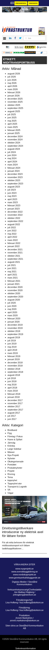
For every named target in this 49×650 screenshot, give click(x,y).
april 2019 (12, 350)
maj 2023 (11, 196)
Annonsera (33, 3)
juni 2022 (11, 230)
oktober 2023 (13, 180)
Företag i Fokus (15, 436)
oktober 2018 (13, 369)
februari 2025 (13, 130)
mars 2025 (12, 127)
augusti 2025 (13, 111)
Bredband (12, 430)
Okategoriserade (15, 461)
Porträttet (11, 464)
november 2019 (15, 328)
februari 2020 (13, 318)
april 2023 (12, 199)
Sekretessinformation (25, 648)
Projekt (10, 471)
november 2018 (15, 366)
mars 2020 (12, 315)
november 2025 (15, 102)
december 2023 (15, 174)
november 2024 (15, 139)
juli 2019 (11, 340)
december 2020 (15, 287)
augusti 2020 (13, 300)
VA (8, 490)
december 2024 (15, 136)
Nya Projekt (13, 455)
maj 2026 (11, 83)
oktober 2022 (13, 218)
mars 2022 (12, 240)
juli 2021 (11, 265)
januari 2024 (13, 171)
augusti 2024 (13, 149)
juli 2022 (11, 227)
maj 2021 (11, 271)
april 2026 (12, 86)
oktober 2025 (13, 105)
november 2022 (15, 215)
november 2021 (15, 252)
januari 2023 (13, 209)
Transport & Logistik (17, 487)
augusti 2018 (13, 375)
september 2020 (15, 297)
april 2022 (12, 237)
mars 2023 (12, 202)
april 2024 (12, 161)
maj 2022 (11, 234)
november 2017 (15, 403)
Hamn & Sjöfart (14, 439)
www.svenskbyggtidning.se (24, 572)
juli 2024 (11, 152)
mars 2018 (12, 391)
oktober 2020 (13, 293)
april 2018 (12, 388)
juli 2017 (11, 416)
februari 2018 (13, 394)
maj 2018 (11, 384)
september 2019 (15, 334)
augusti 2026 (13, 74)
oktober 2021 (13, 256)
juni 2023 (11, 193)
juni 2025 (11, 117)
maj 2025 (11, 121)
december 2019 (15, 325)
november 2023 (15, 177)
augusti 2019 (13, 337)
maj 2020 (11, 309)
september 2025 (15, 108)
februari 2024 (13, 168)
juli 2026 (11, 77)
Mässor (11, 452)
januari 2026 (13, 96)
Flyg (9, 433)
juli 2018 (11, 378)
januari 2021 (13, 284)
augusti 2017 (13, 413)
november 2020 (15, 290)
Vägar (10, 493)
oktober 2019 (13, 331)
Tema (10, 477)
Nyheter (11, 458)
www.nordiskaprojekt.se (24, 574)
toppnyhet (12, 480)
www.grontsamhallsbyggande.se (24, 578)
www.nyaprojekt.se (24, 569)
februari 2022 (13, 243)
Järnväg (11, 443)
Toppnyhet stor (14, 483)
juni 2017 (11, 419)
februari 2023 (13, 205)
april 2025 (12, 124)
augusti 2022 (13, 224)
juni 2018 (11, 381)
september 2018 (15, 372)
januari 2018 (13, 397)
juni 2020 (11, 306)
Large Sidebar (14, 449)
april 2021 (12, 275)
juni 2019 (11, 344)
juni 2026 (11, 80)
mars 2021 (12, 278)
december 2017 (15, 400)
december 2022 (15, 212)
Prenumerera (21, 3)
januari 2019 (13, 359)
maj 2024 (11, 158)
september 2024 (15, 146)
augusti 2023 (13, 187)
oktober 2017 (13, 406)
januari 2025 (13, 133)
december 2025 (15, 99)
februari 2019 (13, 356)
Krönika (11, 446)
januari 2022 (13, 246)
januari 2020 (13, 322)
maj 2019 (11, 347)
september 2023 (15, 183)
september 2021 (15, 259)
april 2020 (12, 312)
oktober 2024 (13, 143)
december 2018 (15, 362)
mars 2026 (12, 89)
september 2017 (15, 410)
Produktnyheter (14, 468)
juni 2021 (11, 268)
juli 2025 (11, 114)
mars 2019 (12, 353)
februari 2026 (13, 92)
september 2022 (15, 221)
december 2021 (15, 249)
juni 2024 (11, 155)
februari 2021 (13, 281)
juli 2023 (11, 190)
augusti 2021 (13, 262)
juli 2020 (11, 303)
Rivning (11, 474)
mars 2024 (12, 165)
